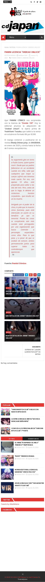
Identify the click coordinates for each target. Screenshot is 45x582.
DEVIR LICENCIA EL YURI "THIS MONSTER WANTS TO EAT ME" (29, 484)
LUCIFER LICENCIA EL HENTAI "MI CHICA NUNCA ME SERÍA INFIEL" (25, 420)
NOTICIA (12, 47)
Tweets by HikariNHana (10, 504)
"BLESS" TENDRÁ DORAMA (24, 456)
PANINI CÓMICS (16, 58)
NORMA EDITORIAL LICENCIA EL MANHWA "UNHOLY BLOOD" (26, 470)
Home (6, 47)
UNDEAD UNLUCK (28, 58)
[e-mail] (40, 2)
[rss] (31, 2)
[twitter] (37, 2)
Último (12, 439)
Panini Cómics (19, 263)
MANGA (13, 55)
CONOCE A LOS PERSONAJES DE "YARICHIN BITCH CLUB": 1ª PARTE (27, 429)
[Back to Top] (22, 574)
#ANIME (8, 312)
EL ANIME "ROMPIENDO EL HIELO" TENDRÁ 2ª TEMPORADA (27, 443)
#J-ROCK (8, 288)
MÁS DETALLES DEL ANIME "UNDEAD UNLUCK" (22, 316)
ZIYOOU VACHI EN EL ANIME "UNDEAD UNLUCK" (19, 292)
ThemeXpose (22, 579)
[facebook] (34, 2)
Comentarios (33, 439)
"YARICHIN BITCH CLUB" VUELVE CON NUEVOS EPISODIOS (25, 410)
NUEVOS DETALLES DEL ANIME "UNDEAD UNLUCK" (20, 337)
